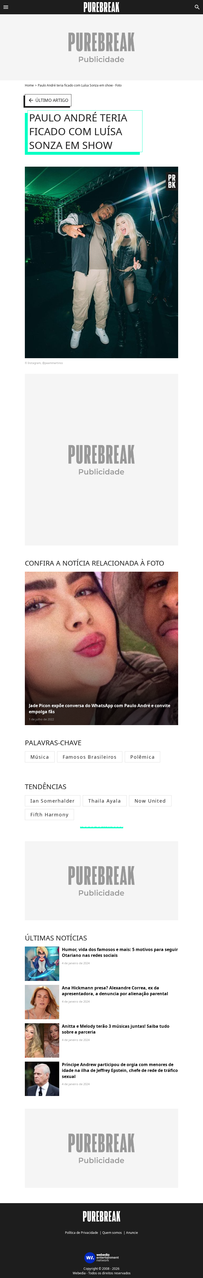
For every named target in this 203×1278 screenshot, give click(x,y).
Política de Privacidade (81, 1232)
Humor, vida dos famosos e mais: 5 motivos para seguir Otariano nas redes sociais (120, 952)
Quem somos (112, 1232)
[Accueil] (101, 7)
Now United (150, 801)
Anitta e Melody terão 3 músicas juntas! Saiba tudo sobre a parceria (115, 1029)
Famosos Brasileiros (90, 757)
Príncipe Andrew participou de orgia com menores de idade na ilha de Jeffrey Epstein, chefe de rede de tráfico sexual (120, 1070)
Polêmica (142, 757)
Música (39, 757)
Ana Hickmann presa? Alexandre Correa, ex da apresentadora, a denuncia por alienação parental (115, 991)
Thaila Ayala (104, 801)
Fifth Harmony (49, 814)
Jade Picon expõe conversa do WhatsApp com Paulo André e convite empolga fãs (99, 708)
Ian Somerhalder (52, 801)
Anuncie (132, 1232)
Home (29, 85)
